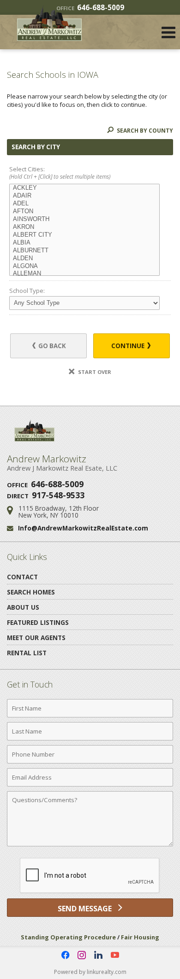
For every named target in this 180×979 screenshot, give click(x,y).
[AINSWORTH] (84, 219)
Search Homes (31, 592)
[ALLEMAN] (84, 274)
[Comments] (90, 846)
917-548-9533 (58, 495)
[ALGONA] (84, 266)
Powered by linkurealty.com (90, 972)
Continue (128, 346)
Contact (22, 576)
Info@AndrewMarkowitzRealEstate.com (83, 528)
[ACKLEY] (84, 188)
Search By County (144, 130)
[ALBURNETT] (84, 251)
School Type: (27, 290)
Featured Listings (38, 622)
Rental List (27, 652)
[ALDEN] (84, 258)
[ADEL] (84, 204)
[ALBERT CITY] (84, 235)
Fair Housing (140, 937)
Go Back (51, 346)
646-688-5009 (57, 484)
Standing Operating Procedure (68, 937)
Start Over (94, 371)
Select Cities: (59, 173)
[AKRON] (84, 227)
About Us (23, 607)
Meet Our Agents (36, 637)
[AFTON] (84, 212)
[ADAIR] (84, 196)
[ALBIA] (84, 243)
